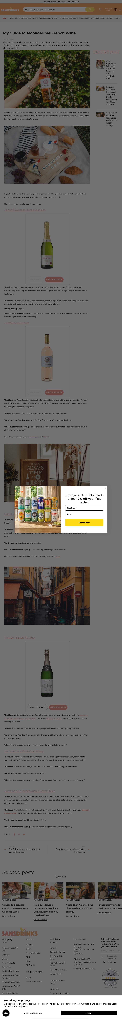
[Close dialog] (105, 488)
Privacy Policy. (22, 1006)
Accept (89, 1013)
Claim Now (84, 522)
